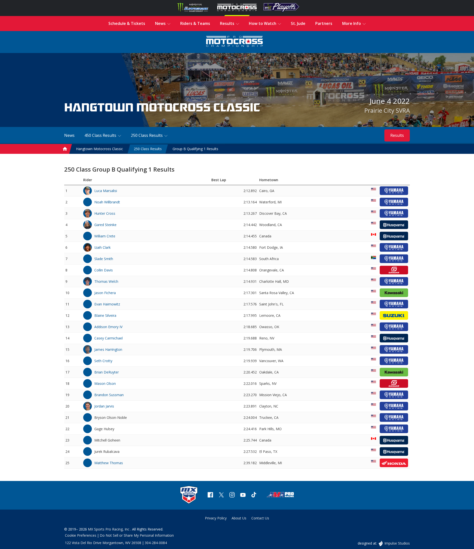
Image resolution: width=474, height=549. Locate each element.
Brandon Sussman (109, 394)
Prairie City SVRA (387, 110)
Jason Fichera (105, 292)
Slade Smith (103, 258)
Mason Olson (105, 383)
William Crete (104, 236)
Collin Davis (103, 270)
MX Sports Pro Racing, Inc (109, 529)
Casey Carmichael (108, 338)
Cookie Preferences (80, 535)
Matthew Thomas (108, 462)
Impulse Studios (397, 543)
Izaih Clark (102, 247)
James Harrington (108, 349)
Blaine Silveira (105, 315)
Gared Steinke (105, 224)
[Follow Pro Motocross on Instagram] (232, 495)
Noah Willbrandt (107, 202)
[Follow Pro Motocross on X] (221, 495)
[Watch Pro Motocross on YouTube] (242, 495)
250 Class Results (148, 148)
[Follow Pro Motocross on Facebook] (210, 495)
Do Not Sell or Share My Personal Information (137, 535)
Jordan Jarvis (104, 406)
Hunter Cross (104, 213)
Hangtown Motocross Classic (99, 148)
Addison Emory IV (108, 326)
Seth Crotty (103, 360)
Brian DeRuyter (106, 372)
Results (397, 135)
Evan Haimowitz (107, 304)
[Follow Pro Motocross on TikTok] (253, 495)
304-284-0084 (156, 542)
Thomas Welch (106, 281)
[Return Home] (234, 42)
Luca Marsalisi (105, 190)
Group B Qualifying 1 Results (195, 148)
